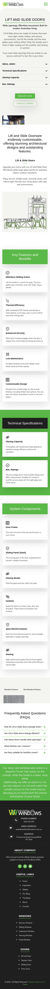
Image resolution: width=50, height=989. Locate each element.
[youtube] (30, 866)
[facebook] (20, 866)
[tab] (11, 689)
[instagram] (25, 866)
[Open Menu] (46, 4)
